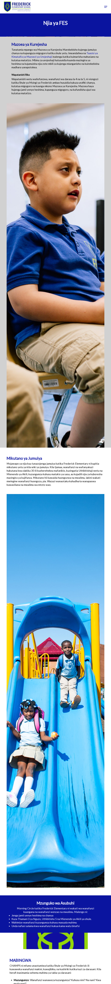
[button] (105, 6)
